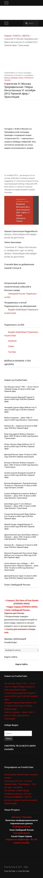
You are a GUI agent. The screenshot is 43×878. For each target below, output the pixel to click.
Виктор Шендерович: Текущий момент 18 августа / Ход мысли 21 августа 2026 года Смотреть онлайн (20, 485)
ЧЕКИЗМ (7, 80)
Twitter (11, 346)
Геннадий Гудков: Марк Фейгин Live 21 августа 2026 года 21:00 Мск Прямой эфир (20, 409)
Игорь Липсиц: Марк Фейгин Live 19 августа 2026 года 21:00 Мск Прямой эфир (19, 446)
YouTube (12, 352)
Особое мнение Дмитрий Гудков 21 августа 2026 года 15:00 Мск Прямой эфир (19, 399)
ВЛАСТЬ (17, 35)
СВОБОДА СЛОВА (16, 78)
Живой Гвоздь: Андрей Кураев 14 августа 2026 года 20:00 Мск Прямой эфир (19, 526)
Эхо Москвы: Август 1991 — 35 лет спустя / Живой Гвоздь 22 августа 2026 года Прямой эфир (21, 389)
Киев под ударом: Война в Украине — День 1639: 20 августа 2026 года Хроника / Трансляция (21, 436)
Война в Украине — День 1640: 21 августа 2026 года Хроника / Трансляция (21, 419)
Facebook (12, 341)
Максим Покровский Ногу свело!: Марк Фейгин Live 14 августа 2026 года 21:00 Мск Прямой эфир (20, 555)
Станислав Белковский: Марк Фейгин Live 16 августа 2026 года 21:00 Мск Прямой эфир (20, 516)
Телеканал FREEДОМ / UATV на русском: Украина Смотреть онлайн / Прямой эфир (21, 800)
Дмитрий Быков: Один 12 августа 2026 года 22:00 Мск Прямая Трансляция (20, 577)
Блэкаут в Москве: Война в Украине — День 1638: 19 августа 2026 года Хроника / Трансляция (21, 464)
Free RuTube (9, 871)
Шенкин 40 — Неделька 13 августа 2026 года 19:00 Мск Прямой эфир (20, 546)
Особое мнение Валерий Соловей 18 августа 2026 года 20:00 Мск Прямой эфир (19, 475)
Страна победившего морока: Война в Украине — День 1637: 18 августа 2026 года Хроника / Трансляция (20, 495)
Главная (7, 35)
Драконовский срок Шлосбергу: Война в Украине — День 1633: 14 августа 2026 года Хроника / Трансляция (21, 537)
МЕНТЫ (26, 35)
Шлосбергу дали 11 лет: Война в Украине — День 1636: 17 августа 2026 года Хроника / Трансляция (20, 506)
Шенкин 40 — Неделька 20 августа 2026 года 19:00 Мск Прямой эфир (20, 427)
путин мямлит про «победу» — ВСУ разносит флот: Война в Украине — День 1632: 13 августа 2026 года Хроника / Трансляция (21, 566)
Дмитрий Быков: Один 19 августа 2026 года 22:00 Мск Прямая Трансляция (20, 455)
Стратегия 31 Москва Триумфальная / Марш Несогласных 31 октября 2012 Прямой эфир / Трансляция (19, 90)
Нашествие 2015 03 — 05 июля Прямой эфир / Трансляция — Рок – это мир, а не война (20, 784)
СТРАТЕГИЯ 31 (29, 78)
